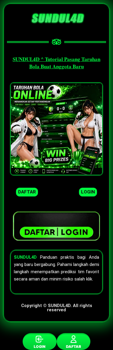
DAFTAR (73, 346)
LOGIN (40, 346)
